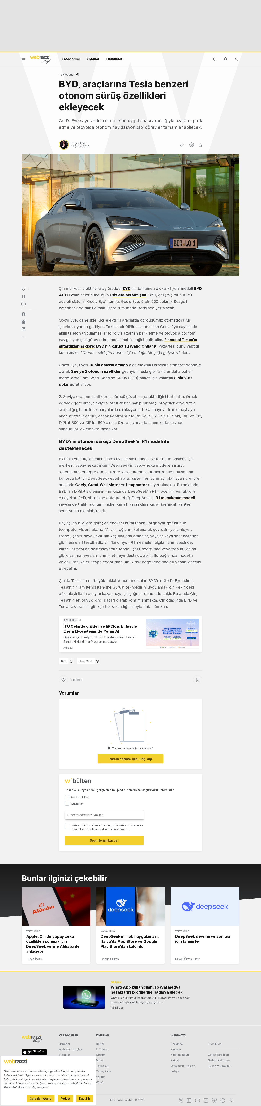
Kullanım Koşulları (219, 1065)
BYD (126, 288)
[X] (180, 1100)
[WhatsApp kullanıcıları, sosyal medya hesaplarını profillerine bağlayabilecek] (84, 997)
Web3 (100, 1082)
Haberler (64, 1043)
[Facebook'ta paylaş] (23, 314)
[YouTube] (197, 1100)
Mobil (100, 1060)
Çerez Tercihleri (218, 1054)
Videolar (64, 1054)
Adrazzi (68, 647)
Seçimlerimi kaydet (104, 840)
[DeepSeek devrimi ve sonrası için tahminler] (205, 906)
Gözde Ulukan (110, 958)
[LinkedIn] (188, 1100)
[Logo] (40, 59)
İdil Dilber (117, 1007)
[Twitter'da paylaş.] (23, 322)
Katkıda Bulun (180, 1054)
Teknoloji (66, 74)
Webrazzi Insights (70, 1049)
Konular (93, 59)
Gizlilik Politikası (219, 1060)
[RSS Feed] (231, 1100)
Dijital (100, 1043)
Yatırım (100, 1077)
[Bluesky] (214, 1100)
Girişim (100, 1054)
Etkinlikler (114, 59)
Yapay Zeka (33, 931)
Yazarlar (176, 1049)
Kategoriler (71, 59)
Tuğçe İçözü (34, 958)
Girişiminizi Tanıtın (183, 1065)
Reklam (175, 1060)
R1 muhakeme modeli (175, 498)
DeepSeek (86, 661)
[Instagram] (205, 1100)
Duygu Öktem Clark (187, 958)
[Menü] (23, 60)
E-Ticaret (102, 1049)
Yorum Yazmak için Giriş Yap (130, 759)
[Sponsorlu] (172, 634)
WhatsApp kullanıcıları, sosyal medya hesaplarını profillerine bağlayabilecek (146, 989)
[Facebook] (222, 1100)
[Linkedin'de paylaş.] (23, 329)
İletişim (176, 1071)
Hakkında (177, 1043)
